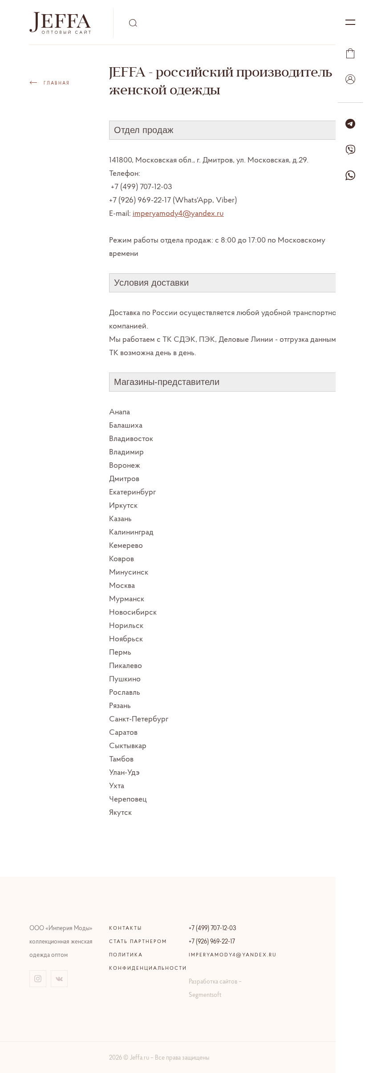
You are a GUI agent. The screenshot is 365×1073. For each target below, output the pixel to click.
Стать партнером (138, 941)
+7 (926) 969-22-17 (212, 941)
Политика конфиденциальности (143, 961)
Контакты (125, 928)
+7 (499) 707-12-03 (212, 928)
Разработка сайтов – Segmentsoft (215, 988)
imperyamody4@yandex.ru (178, 213)
